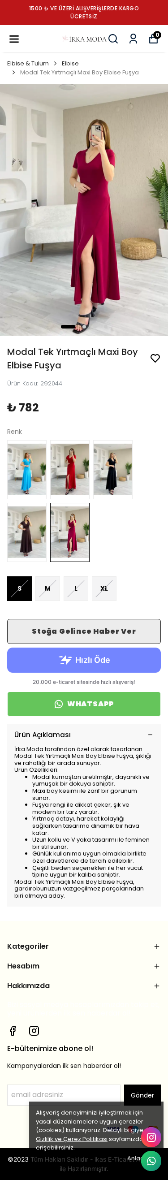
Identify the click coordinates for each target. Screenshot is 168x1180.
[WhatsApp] (151, 1161)
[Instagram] (34, 1030)
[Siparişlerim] (133, 38)
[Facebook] (12, 1030)
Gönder (142, 1095)
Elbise (70, 63)
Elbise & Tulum (28, 63)
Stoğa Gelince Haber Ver (84, 631)
